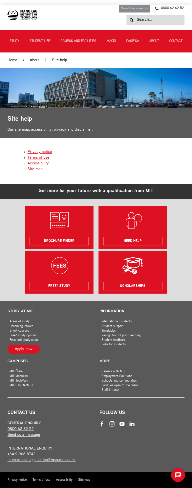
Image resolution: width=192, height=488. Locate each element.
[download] (22, 11)
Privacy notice (40, 152)
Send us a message (24, 435)
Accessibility (38, 163)
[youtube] (122, 424)
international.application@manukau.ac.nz (42, 460)
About (35, 60)
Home (12, 60)
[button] (178, 475)
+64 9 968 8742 (22, 454)
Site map (35, 169)
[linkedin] (132, 424)
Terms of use (38, 158)
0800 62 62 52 (21, 429)
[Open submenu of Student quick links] (147, 8)
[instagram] (112, 424)
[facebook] (102, 424)
